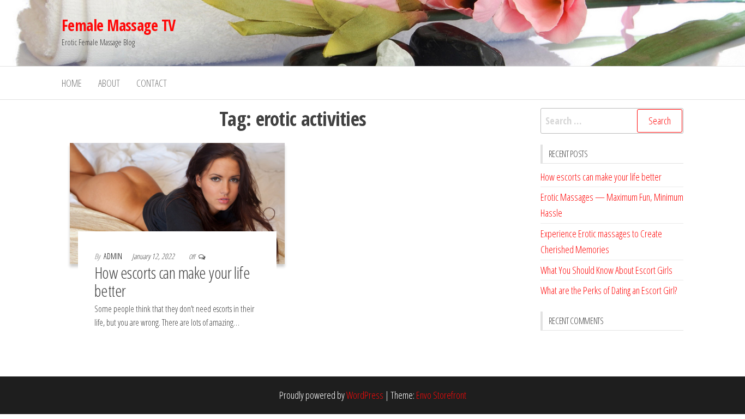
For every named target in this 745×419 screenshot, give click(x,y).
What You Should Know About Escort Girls (606, 270)
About (109, 82)
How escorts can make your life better (172, 281)
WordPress (364, 395)
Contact (151, 82)
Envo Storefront (441, 395)
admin (114, 256)
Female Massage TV (118, 25)
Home (72, 82)
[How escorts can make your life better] (177, 202)
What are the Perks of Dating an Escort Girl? (608, 290)
